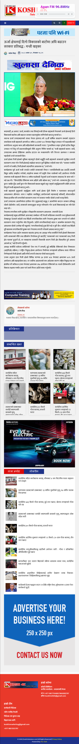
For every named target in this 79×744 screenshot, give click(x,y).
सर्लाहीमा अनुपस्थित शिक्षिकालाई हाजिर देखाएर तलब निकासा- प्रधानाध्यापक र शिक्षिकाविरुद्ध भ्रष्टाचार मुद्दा (45, 574)
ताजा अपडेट (14, 471)
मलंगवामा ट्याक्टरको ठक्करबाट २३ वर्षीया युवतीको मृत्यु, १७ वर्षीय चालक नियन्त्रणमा (38, 377)
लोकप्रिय (34, 471)
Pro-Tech (44, 741)
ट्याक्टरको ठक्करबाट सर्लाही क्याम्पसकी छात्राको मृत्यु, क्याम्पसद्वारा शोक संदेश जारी (14, 412)
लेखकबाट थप (20, 314)
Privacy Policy (57, 739)
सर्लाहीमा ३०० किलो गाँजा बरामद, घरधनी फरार (37, 409)
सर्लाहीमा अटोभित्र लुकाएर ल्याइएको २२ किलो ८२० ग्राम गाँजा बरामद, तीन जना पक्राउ (63, 411)
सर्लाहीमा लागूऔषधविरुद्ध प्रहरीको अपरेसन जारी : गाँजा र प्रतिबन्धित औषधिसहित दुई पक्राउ (45, 551)
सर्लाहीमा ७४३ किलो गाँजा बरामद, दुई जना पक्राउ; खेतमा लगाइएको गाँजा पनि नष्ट (64, 377)
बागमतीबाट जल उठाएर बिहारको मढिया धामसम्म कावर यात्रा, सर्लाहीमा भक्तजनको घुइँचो (45, 563)
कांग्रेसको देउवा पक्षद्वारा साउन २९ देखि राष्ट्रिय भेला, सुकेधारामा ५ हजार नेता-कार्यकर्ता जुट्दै (45, 586)
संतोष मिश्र (12, 53)
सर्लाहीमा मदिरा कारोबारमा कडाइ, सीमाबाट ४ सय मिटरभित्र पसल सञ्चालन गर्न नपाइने (15, 377)
